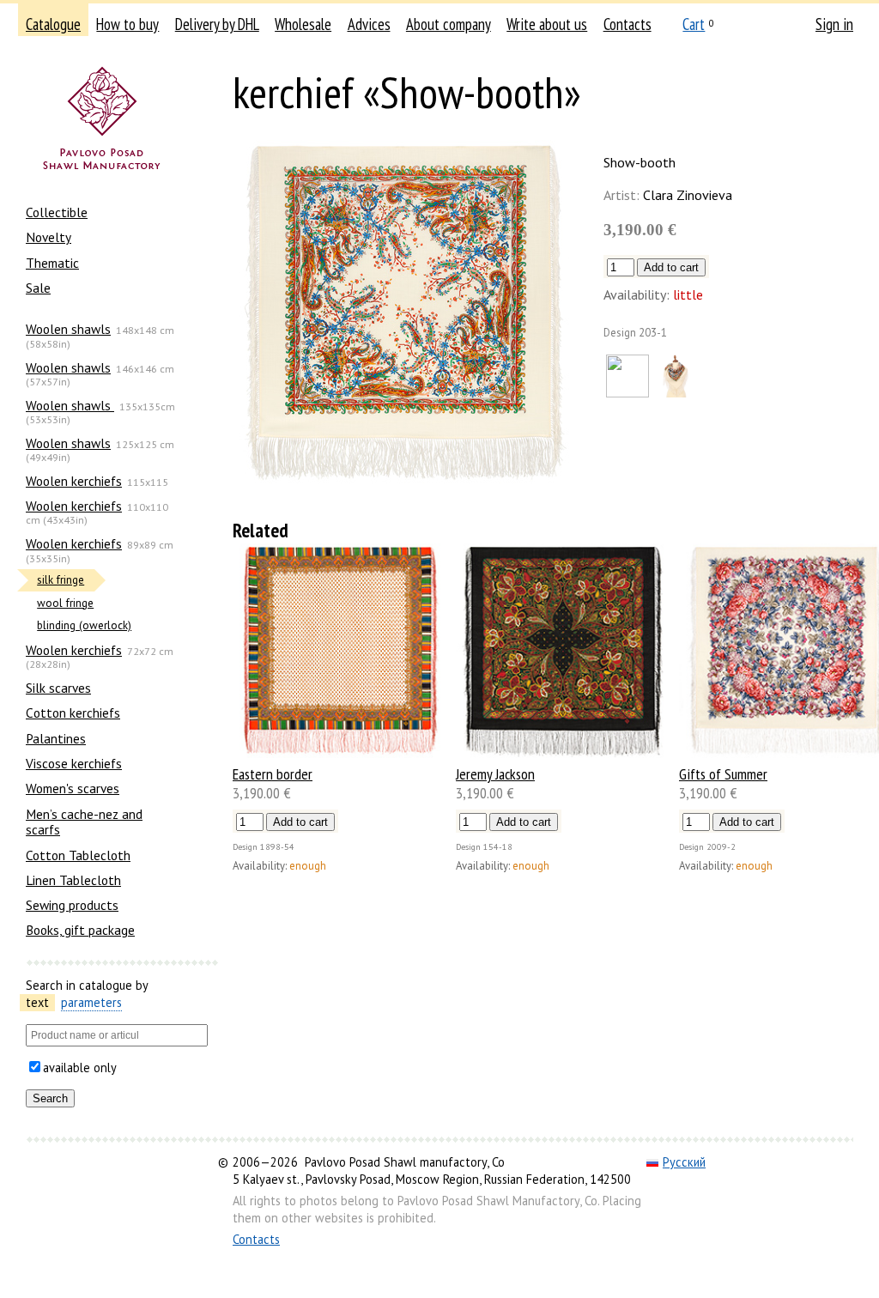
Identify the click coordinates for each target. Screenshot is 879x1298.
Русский (684, 1162)
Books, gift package (80, 929)
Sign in (834, 24)
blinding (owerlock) (84, 625)
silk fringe (60, 580)
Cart (693, 24)
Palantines (56, 738)
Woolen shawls (68, 328)
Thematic (52, 262)
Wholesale (303, 24)
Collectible (57, 212)
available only (80, 1067)
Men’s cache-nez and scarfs (84, 821)
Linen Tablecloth (73, 880)
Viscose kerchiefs (74, 763)
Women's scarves (72, 788)
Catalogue (53, 24)
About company (448, 24)
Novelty (48, 237)
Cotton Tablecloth (78, 855)
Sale (38, 287)
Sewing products (72, 904)
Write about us (546, 24)
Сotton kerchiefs (73, 712)
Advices (369, 24)
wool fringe (65, 603)
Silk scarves (58, 687)
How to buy (127, 24)
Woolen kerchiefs (74, 480)
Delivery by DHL (217, 24)
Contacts (627, 24)
